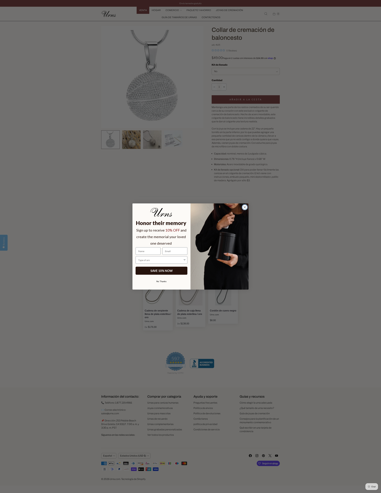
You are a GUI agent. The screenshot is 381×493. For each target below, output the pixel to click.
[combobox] (160, 260)
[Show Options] (184, 260)
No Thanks (161, 281)
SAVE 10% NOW (161, 270)
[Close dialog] (244, 207)
